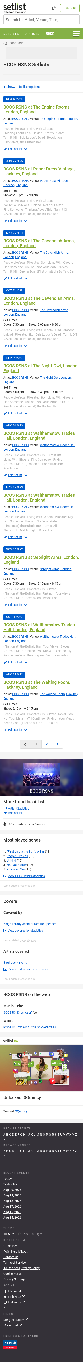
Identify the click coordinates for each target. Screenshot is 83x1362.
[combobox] (41, 19)
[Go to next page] (57, 744)
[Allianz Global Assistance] (10, 1344)
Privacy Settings (14, 1279)
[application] (41, 1068)
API (5, 1308)
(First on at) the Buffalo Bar (25, 851)
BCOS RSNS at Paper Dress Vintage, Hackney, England (39, 171)
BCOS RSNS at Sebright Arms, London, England (41, 560)
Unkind (11, 860)
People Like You (17, 856)
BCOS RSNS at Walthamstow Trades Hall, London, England (39, 436)
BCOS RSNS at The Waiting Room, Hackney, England (36, 685)
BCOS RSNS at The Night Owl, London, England (40, 368)
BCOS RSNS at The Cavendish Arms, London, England (39, 243)
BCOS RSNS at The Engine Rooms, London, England (36, 109)
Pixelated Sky (16, 869)
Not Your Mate (17, 865)
